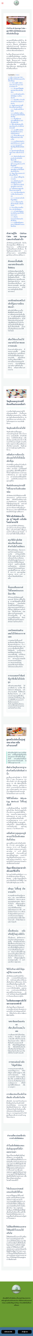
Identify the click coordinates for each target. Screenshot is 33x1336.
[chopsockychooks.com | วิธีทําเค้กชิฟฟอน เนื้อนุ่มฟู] (16, 3)
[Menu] (2, 3)
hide (17, 75)
